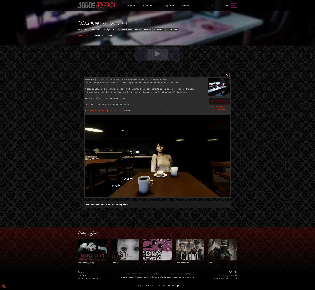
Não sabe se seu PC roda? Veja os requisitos (157, 205)
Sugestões (169, 5)
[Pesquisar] (213, 6)
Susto (169, 30)
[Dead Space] (222, 250)
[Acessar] (220, 6)
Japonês (138, 30)
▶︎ (157, 54)
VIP (234, 6)
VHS (175, 30)
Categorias (130, 5)
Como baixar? (149, 5)
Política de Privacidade (89, 278)
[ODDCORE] (157, 250)
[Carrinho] (227, 6)
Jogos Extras (231, 275)
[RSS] (235, 272)
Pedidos (186, 5)
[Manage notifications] (4, 286)
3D (119, 30)
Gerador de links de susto (225, 278)
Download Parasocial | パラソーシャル (104, 110)
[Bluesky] (230, 272)
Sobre (81, 272)
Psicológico (159, 30)
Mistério (147, 30)
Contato (82, 275)
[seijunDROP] (125, 250)
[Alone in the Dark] (190, 250)
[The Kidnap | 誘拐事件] (92, 250)
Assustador (127, 30)
